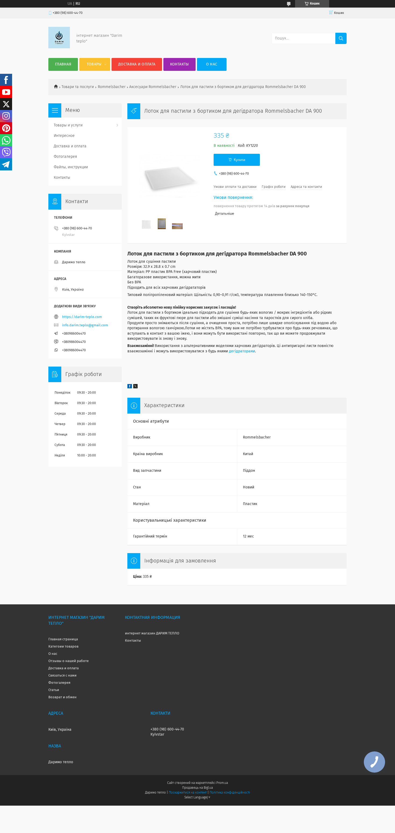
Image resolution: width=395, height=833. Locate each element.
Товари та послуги (78, 87)
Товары (94, 64)
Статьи (53, 690)
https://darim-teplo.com (82, 317)
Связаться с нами (62, 675)
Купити (239, 160)
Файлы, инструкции (71, 167)
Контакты (179, 64)
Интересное (64, 136)
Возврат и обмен (62, 697)
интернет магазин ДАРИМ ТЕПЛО (152, 633)
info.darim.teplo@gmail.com (85, 325)
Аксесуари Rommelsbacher (152, 87)
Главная (63, 64)
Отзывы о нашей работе (68, 661)
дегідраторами (242, 351)
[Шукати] (341, 38)
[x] (135, 387)
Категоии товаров (63, 646)
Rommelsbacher (111, 87)
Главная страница (63, 639)
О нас (211, 64)
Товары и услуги (68, 125)
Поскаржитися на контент (188, 792)
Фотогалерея (65, 157)
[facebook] (129, 387)
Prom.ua (222, 783)
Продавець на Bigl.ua (197, 788)
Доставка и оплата (136, 64)
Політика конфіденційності (230, 792)
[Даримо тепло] (59, 47)
